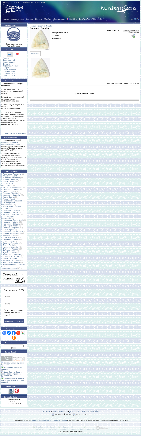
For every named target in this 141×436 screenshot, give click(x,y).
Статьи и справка (9, 70)
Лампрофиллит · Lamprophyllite (8, 204)
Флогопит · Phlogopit (11, 249)
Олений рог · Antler (10, 226)
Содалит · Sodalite (10, 237)
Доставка (29, 19)
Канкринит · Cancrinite (11, 195)
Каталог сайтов (9, 72)
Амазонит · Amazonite (11, 178)
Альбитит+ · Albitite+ (11, 176)
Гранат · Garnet (9, 191)
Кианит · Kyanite (9, 199)
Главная (6, 19)
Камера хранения (10, 268)
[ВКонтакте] (135, 19)
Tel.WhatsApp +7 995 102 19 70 (92, 19)
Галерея (6, 68)
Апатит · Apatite (9, 182)
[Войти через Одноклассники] (14, 338)
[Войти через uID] (4, 333)
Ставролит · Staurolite (11, 239)
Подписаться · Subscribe (13, 321)
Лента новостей (9, 60)
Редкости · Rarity (9, 235)
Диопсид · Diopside (10, 193)
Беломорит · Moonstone (12, 187)
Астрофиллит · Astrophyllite (8, 184)
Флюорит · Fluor (9, 251)
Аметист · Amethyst (10, 180)
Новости (38, 19)
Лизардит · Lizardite (10, 212)
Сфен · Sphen (8, 241)
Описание (35, 54)
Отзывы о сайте (9, 74)
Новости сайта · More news (15, 134)
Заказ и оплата (17, 19)
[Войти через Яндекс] (18, 333)
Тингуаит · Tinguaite (10, 243)
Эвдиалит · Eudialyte (11, 260)
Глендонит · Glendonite (12, 189)
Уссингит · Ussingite (10, 247)
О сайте (47, 19)
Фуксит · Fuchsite (9, 253)
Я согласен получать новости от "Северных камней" (13, 312)
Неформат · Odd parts (11, 224)
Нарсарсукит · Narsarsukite (7, 217)
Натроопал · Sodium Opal (13, 220)
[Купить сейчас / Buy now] (133, 36)
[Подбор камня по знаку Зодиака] (14, 277)
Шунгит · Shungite (10, 259)
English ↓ (73, 19)
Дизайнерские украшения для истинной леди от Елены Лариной (12, 380)
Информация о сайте (11, 66)
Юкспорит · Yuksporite (11, 262)
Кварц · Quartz (8, 197)
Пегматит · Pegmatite (11, 228)
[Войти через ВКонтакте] (9, 333)
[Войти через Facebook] (14, 333)
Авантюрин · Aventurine (12, 174)
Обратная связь (59, 19)
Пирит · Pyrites (8, 230)
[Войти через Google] (23, 333)
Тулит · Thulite (8, 245)
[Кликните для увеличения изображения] (40, 39)
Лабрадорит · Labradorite (13, 201)
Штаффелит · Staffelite (12, 257)
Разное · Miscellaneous (12, 234)
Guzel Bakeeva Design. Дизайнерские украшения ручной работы (11, 374)
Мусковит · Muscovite (11, 214)
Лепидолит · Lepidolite (11, 210)
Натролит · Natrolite (10, 222)
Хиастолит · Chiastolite (12, 255)
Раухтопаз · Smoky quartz (13, 232)
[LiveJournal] (138, 19)
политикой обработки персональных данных (10, 143)
